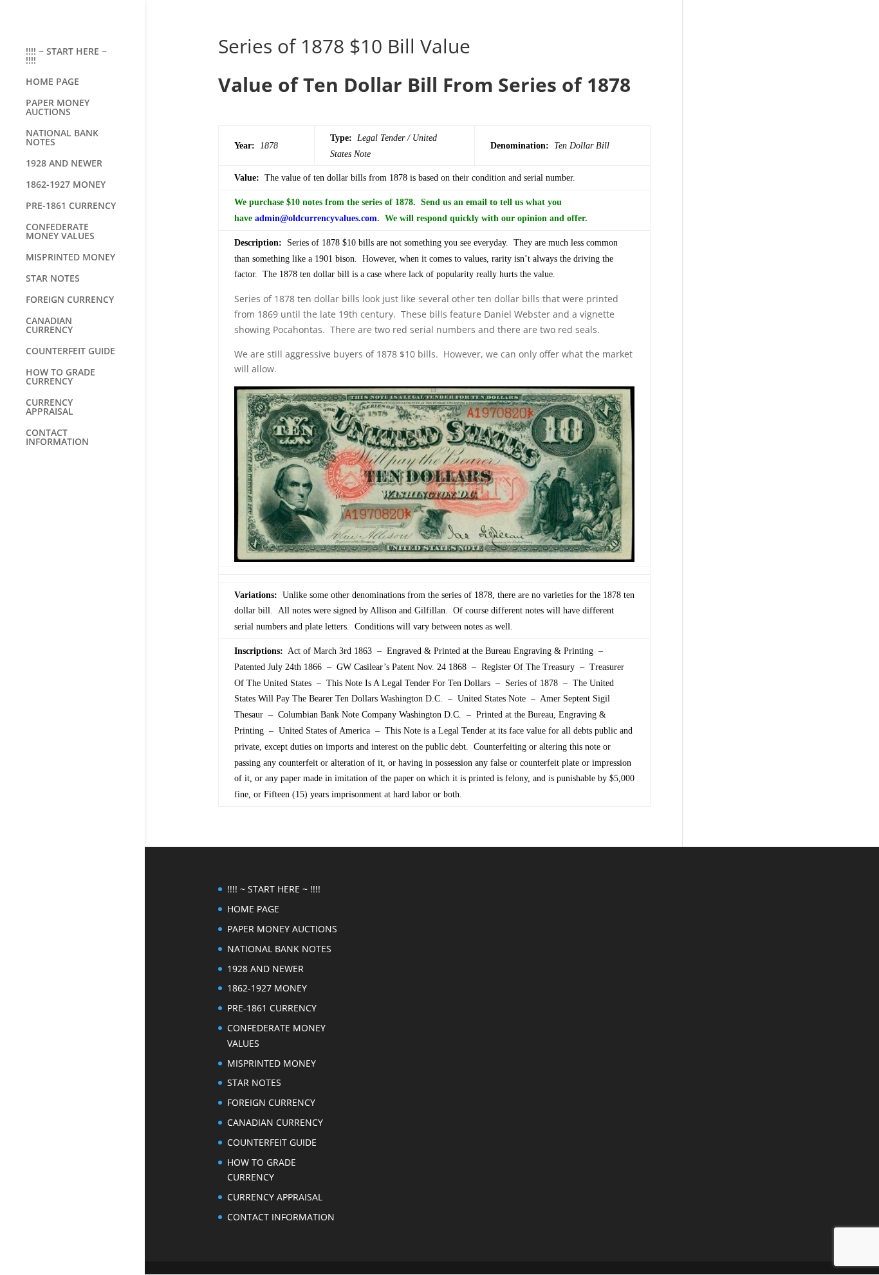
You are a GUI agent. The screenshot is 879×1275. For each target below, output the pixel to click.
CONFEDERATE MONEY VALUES (60, 232)
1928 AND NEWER (64, 164)
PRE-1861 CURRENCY (71, 206)
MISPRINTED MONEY (70, 258)
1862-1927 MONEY (66, 185)
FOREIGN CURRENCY (70, 300)
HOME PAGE (52, 82)
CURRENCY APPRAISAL (49, 407)
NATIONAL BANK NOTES (62, 138)
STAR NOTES (53, 279)
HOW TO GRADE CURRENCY (60, 377)
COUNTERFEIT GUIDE (70, 352)
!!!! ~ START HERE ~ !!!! (66, 56)
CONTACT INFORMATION (57, 438)
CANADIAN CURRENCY (49, 326)
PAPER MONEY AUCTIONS (57, 108)
